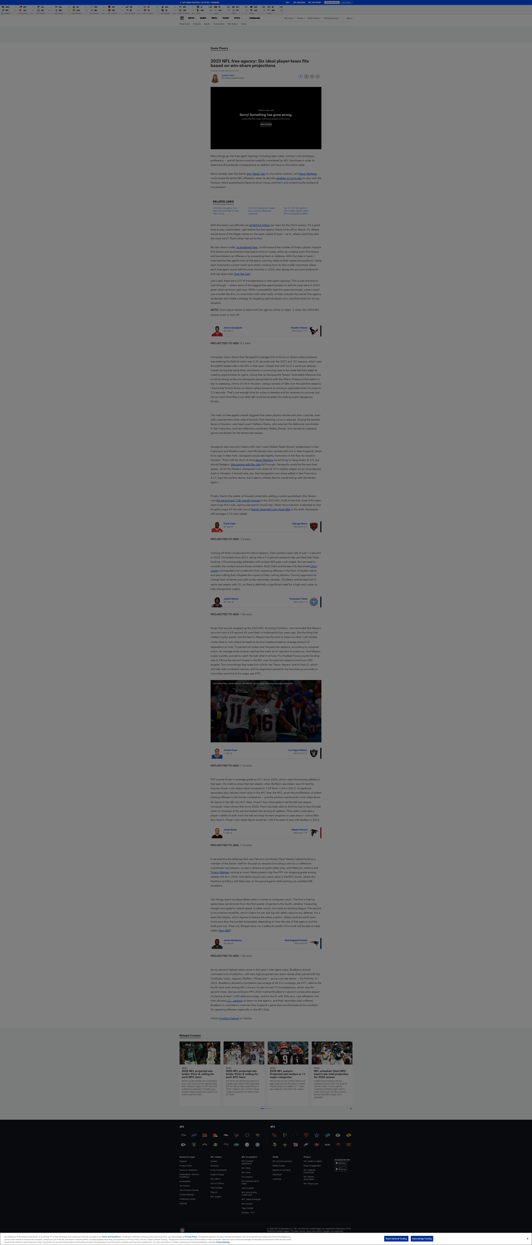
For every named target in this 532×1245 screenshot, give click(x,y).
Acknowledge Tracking (422, 1238)
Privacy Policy (191, 1237)
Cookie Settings (223, 1242)
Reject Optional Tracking (396, 1238)
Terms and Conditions (111, 1237)
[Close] (528, 1239)
